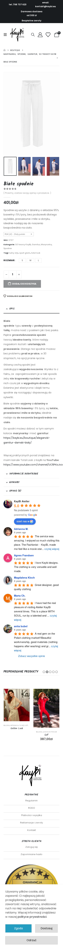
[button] (6, 35)
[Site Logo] (18, 35)
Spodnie (8, 248)
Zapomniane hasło (31, 854)
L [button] (38, 260)
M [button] (30, 260)
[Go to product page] (17, 705)
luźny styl (13, 252)
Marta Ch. (19, 595)
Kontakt (31, 830)
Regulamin (31, 800)
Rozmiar (9, 260)
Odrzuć (32, 940)
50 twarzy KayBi (23, 244)
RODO (31, 808)
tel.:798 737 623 (17, 4)
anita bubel (20, 626)
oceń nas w (23, 521)
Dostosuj (46, 928)
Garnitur (36, 244)
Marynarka (46, 244)
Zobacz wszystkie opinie (31, 656)
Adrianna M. (21, 529)
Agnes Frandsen (24, 555)
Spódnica (14, 725)
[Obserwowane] (48, 34)
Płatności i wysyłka (31, 815)
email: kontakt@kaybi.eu (45, 4)
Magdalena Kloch (24, 577)
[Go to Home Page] (4, 50)
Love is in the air (50, 732)
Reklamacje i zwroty (31, 822)
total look (35, 252)
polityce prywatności (32, 917)
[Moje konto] (40, 34)
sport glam (24, 252)
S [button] (22, 260)
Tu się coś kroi (25, 725)
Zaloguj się (31, 847)
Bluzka (7, 725)
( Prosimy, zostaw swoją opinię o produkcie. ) (27, 192)
